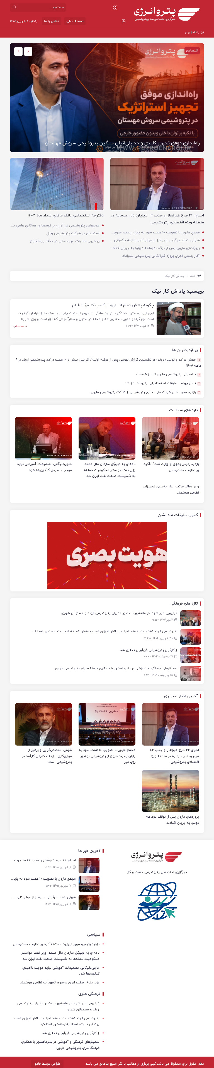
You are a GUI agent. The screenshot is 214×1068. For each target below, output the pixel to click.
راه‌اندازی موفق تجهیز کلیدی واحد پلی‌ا (174, 32)
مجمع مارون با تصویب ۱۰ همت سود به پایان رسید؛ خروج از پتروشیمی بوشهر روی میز (155, 232)
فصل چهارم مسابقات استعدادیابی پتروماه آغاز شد (162, 383)
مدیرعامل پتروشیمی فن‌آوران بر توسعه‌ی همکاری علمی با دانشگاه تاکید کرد (54, 225)
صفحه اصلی (74, 21)
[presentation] (28, 51)
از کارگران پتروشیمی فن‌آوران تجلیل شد (70, 1033)
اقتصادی (192, 50)
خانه (193, 276)
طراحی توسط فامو (47, 1064)
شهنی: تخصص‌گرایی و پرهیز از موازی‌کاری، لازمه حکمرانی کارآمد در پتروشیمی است (155, 240)
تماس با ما (51, 21)
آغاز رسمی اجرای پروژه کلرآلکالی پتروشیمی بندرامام (161, 255)
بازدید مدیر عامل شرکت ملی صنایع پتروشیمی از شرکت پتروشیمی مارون (145, 392)
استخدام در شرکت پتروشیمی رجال (73, 233)
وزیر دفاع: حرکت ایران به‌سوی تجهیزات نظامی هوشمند (59, 982)
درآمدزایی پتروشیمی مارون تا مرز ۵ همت (168, 374)
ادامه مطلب (20, 326)
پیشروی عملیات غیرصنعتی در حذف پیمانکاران (64, 241)
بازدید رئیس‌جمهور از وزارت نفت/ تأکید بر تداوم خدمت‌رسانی (56, 944)
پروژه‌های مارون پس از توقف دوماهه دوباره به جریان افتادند (155, 248)
